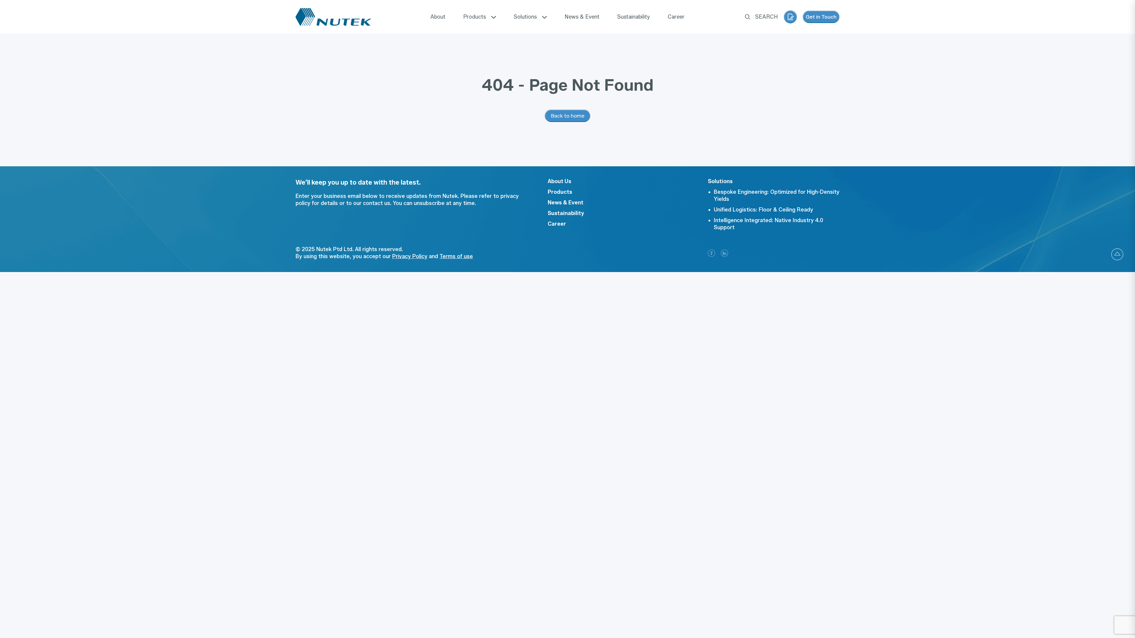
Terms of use (456, 256)
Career (557, 224)
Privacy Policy (409, 256)
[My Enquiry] (790, 16)
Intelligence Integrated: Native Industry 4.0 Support (768, 224)
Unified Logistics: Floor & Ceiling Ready (763, 209)
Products (560, 192)
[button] (1117, 254)
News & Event (565, 202)
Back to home (567, 116)
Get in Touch (821, 17)
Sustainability (566, 213)
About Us (559, 181)
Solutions (720, 181)
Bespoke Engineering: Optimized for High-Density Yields (776, 195)
